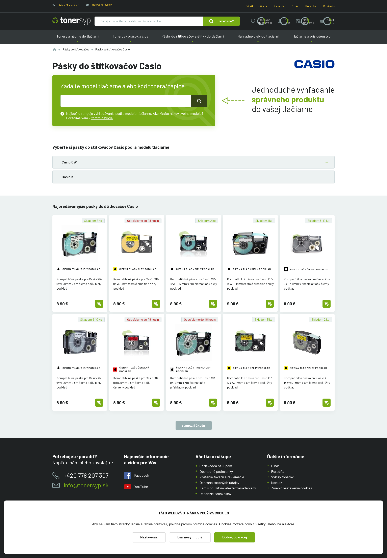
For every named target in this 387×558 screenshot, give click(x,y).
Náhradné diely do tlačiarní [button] (258, 39)
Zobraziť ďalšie (194, 425)
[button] (193, 162)
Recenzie (279, 6)
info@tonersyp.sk (101, 4)
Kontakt (277, 482)
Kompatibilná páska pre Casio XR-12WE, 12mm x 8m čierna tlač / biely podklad (193, 283)
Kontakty (329, 6)
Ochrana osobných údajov (219, 482)
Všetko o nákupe (257, 6)
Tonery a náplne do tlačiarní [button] (77, 39)
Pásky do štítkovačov (75, 49)
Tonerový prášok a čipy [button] (130, 39)
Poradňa (310, 6)
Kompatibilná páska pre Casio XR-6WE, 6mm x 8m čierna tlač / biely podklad (79, 382)
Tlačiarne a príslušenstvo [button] (311, 39)
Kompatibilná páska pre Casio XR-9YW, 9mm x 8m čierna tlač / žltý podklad (136, 283)
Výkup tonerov (282, 477)
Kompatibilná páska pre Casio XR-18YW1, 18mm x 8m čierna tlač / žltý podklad (307, 382)
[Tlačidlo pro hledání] (199, 101)
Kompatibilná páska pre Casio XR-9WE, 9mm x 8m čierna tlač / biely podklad (79, 283)
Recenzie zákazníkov (216, 493)
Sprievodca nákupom (216, 466)
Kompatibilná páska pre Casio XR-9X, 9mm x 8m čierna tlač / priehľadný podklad (193, 382)
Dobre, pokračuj (234, 537)
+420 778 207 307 (68, 4)
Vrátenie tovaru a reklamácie (222, 477)
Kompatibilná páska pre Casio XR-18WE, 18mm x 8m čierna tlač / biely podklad (250, 283)
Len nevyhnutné (189, 537)
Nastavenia (148, 537)
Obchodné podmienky (216, 471)
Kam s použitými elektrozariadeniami (228, 488)
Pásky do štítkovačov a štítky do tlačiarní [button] (192, 39)
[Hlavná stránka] (71, 21)
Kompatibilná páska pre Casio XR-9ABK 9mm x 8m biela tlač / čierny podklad (307, 283)
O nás (294, 6)
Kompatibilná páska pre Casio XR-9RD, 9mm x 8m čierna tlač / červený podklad (136, 382)
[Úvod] (54, 49)
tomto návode (102, 118)
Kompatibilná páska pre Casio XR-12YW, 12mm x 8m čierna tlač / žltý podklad (250, 382)
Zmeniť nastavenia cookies (291, 488)
